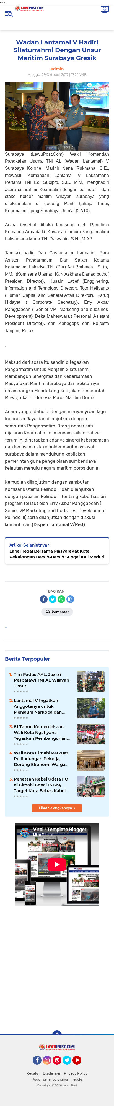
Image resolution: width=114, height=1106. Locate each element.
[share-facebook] (44, 599)
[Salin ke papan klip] (70, 599)
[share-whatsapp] (61, 599)
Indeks (77, 1079)
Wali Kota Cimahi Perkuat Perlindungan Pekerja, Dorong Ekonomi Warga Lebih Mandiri (41, 758)
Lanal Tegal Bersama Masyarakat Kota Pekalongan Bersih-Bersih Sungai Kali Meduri (56, 553)
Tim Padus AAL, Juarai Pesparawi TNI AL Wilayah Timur (41, 680)
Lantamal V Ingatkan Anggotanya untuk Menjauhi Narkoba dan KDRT (38, 706)
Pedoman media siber (50, 1079)
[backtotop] (57, 1035)
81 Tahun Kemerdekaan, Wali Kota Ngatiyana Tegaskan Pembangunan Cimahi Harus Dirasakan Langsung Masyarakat (40, 732)
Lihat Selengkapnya (56, 808)
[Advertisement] (57, 964)
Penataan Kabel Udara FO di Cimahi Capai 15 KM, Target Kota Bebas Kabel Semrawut (41, 784)
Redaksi (33, 1073)
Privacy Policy (75, 1073)
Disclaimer (52, 1073)
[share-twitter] (52, 599)
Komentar (60, 612)
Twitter (69, 1067)
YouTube (80, 1067)
